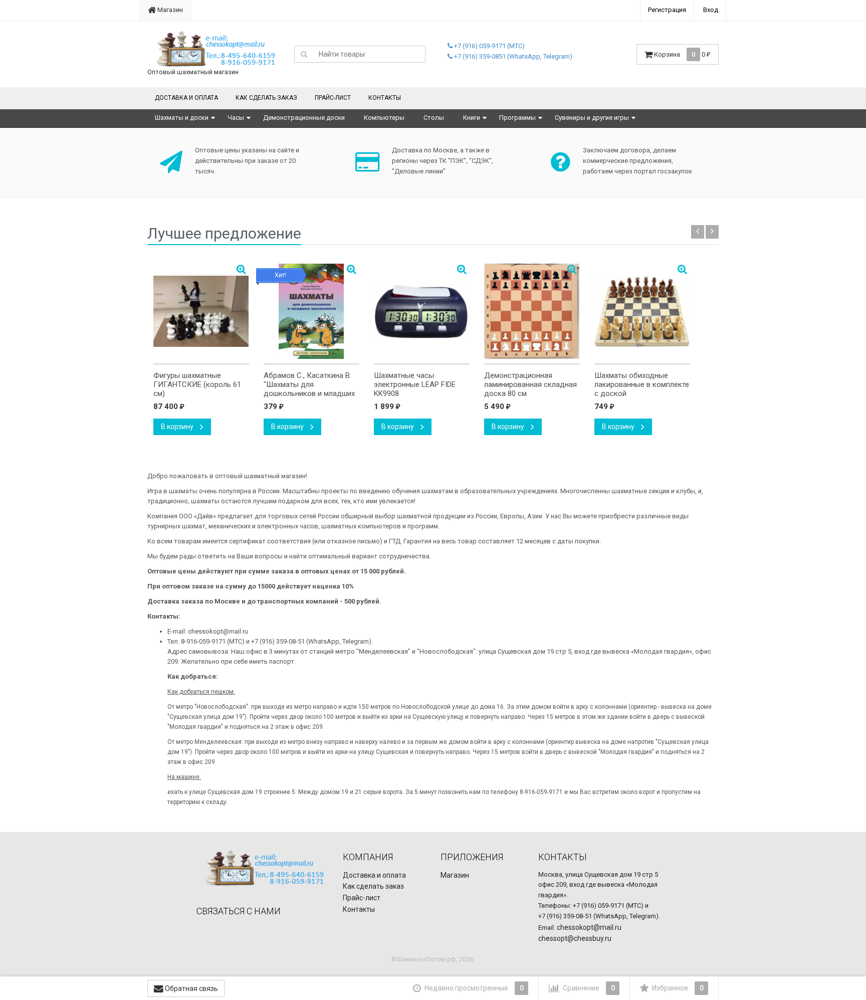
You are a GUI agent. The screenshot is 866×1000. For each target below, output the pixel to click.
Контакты (384, 97)
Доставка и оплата (186, 97)
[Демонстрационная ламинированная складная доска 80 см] (532, 311)
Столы (433, 117)
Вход (710, 10)
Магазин (169, 10)
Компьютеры (384, 117)
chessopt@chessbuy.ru (574, 938)
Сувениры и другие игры (592, 117)
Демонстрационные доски (304, 117)
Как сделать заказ (266, 97)
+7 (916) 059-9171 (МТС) (489, 46)
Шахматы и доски (181, 117)
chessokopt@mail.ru (589, 927)
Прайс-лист (333, 97)
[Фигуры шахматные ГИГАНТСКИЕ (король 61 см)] (201, 311)
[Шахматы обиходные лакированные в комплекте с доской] (642, 311)
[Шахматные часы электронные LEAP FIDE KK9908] (422, 311)
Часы (236, 117)
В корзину (178, 427)
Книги (471, 117)
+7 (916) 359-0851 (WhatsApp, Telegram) (512, 56)
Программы (517, 117)
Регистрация (667, 10)
